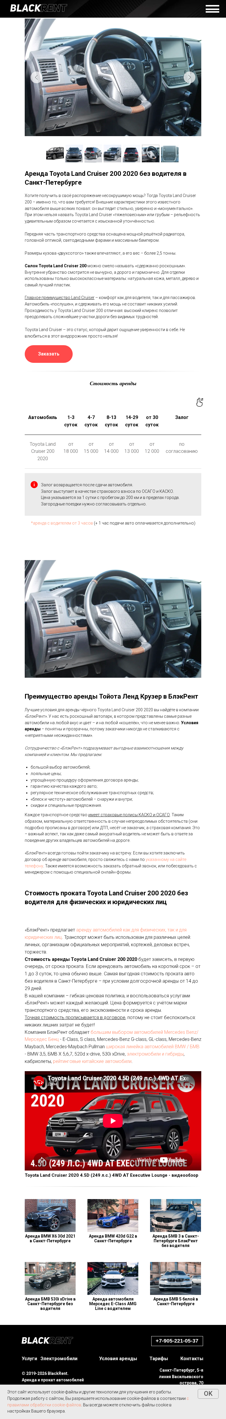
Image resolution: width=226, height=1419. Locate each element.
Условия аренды (118, 1358)
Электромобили (59, 1358)
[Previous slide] (36, 77)
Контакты (191, 1358)
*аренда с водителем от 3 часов (62, 523)
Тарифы (158, 1358)
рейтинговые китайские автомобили (92, 1061)
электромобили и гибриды (155, 1054)
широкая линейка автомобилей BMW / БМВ (153, 1046)
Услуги (29, 1358)
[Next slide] (189, 77)
